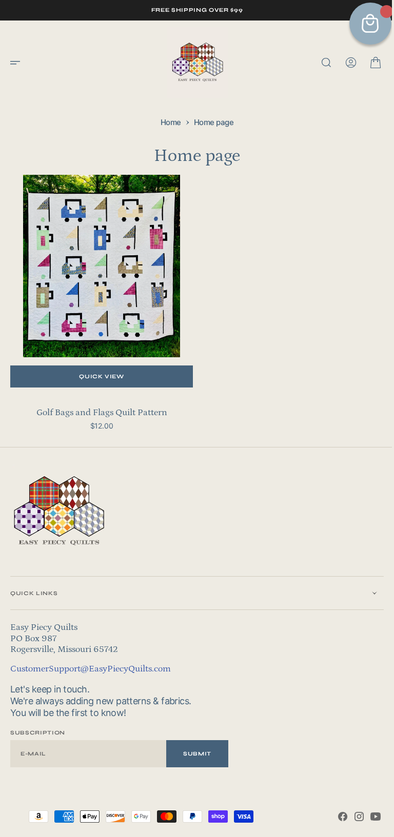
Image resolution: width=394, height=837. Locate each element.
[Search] (318, 62)
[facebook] (335, 816)
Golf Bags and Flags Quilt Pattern (99, 412)
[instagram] (351, 816)
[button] (18, 62)
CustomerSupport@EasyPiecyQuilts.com (90, 669)
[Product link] (99, 267)
